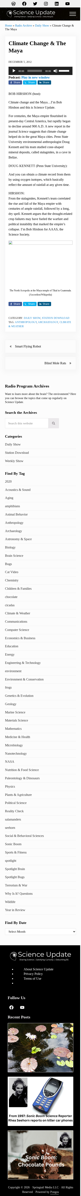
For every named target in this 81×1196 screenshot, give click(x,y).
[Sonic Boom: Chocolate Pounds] (40, 1155)
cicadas (10, 605)
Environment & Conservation (24, 679)
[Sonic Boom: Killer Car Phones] (40, 1101)
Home (8, 25)
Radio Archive (23, 25)
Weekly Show (14, 461)
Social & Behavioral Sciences (24, 836)
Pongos (54, 1192)
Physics (10, 786)
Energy (10, 654)
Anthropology (26, 322)
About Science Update (38, 969)
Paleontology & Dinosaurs (22, 778)
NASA (9, 761)
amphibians (12, 506)
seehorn (10, 827)
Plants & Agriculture (18, 795)
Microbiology (14, 745)
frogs (8, 687)
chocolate (11, 597)
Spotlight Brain (15, 869)
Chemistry (11, 580)
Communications (16, 621)
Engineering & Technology (23, 663)
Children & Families (18, 588)
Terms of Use (32, 978)
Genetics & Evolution (19, 695)
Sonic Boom (13, 844)
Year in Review (15, 910)
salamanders (13, 819)
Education (11, 646)
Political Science (16, 803)
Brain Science (14, 555)
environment (13, 671)
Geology (10, 704)
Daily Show (42, 25)
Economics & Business (20, 638)
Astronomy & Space (18, 539)
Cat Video (11, 572)
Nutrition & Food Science (22, 770)
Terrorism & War (16, 885)
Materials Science (16, 720)
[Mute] (55, 71)
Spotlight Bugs (15, 877)
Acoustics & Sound (18, 489)
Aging (9, 498)
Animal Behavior (16, 514)
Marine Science (15, 712)
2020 (8, 481)
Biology (10, 547)
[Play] (14, 71)
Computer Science (17, 630)
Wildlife (10, 902)
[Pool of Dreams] (40, 1047)
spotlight (10, 860)
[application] (41, 71)
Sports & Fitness (16, 852)
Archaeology (48, 322)
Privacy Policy (33, 974)
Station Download (56, 318)
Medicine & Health (17, 737)
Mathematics (13, 728)
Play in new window (35, 77)
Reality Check (14, 811)
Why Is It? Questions (19, 893)
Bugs (8, 564)
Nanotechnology (16, 753)
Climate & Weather (17, 613)
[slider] (64, 70)
